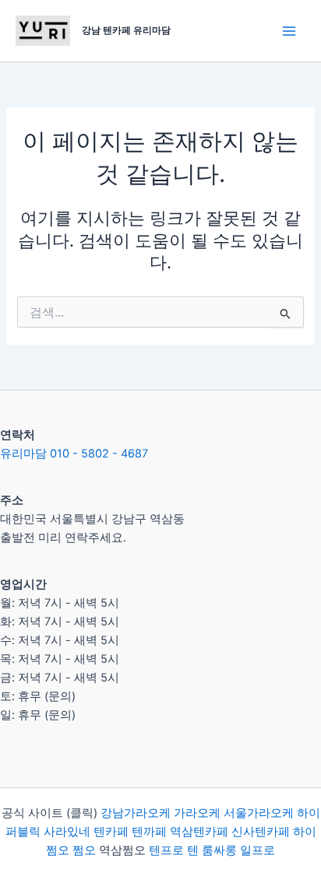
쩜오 (84, 850)
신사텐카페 (260, 832)
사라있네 (67, 832)
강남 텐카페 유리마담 (126, 30)
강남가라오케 (136, 813)
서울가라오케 (259, 813)
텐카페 (111, 832)
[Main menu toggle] (289, 31)
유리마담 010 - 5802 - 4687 (74, 454)
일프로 (257, 850)
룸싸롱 (219, 850)
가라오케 (197, 813)
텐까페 (149, 832)
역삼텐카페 (199, 832)
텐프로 (166, 850)
